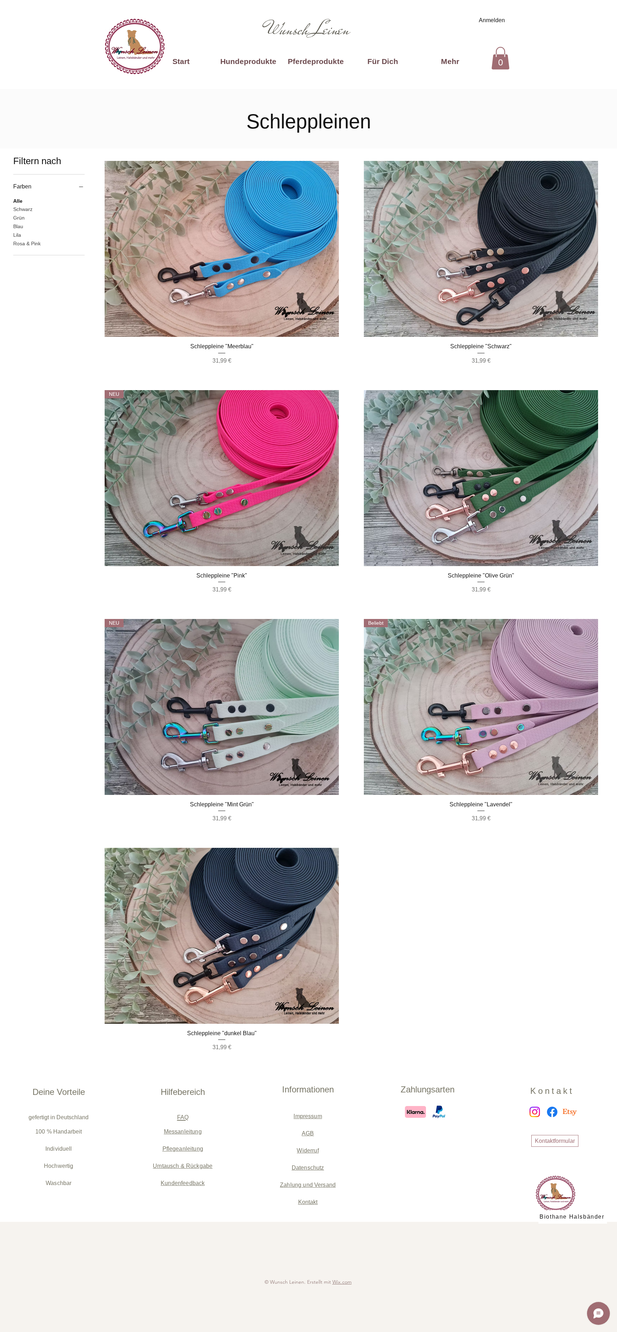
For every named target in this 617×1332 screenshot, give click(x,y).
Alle (17, 201)
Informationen (308, 1089)
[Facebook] (552, 1112)
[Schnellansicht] (222, 249)
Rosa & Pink (27, 243)
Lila (17, 235)
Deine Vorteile (58, 1092)
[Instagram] (535, 1112)
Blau (18, 226)
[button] (500, 58)
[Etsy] (570, 1112)
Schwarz (22, 209)
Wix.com (342, 1282)
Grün (19, 218)
